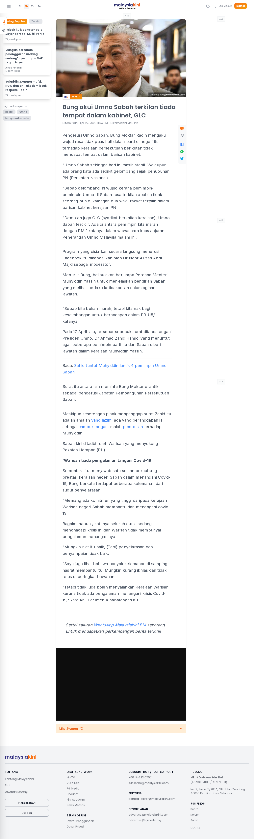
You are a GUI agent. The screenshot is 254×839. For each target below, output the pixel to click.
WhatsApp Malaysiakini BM (120, 625)
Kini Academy (76, 800)
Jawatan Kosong (16, 792)
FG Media (73, 788)
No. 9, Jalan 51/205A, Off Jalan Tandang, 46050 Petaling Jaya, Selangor (217, 791)
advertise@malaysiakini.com (148, 815)
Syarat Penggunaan (80, 821)
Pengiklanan (27, 803)
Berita (194, 809)
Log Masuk (225, 6)
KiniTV (71, 777)
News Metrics (76, 805)
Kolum (194, 815)
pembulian (133, 426)
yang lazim (101, 420)
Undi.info (73, 794)
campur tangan (93, 426)
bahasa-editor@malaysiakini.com (152, 799)
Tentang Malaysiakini (19, 779)
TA (39, 6)
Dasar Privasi (75, 827)
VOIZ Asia (73, 783)
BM (26, 6)
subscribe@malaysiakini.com (149, 783)
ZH (32, 6)
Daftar (240, 6)
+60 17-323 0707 (140, 777)
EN (20, 6)
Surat (194, 820)
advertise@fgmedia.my (145, 820)
